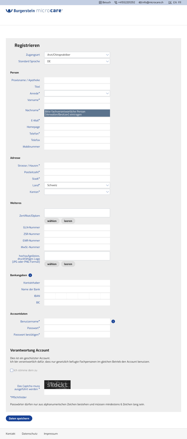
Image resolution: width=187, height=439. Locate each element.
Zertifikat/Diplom (29, 215)
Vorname (33, 100)
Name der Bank (30, 289)
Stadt (35, 178)
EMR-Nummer (31, 240)
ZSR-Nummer (32, 234)
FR (179, 2)
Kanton (34, 191)
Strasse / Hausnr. (28, 165)
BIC (38, 302)
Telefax (35, 140)
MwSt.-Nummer (30, 247)
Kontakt (10, 433)
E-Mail (35, 120)
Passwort (33, 328)
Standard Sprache (29, 61)
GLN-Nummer (31, 227)
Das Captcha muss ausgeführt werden (27, 388)
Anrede (34, 93)
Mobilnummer (31, 146)
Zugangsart (33, 54)
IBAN (37, 296)
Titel (37, 86)
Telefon (34, 133)
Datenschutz (29, 433)
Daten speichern (19, 418)
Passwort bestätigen (26, 334)
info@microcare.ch (152, 2)
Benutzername (29, 321)
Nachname (32, 110)
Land (36, 185)
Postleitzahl (31, 172)
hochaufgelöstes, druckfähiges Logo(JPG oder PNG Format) (26, 258)
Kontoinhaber (32, 282)
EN (175, 2)
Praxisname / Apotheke (26, 80)
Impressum (51, 433)
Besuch (106, 2)
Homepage (33, 126)
